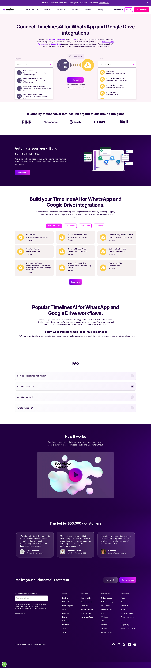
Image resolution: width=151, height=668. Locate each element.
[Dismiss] (147, 3)
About (123, 598)
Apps (64, 609)
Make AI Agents (67, 605)
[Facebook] (113, 644)
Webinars (104, 617)
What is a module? (25, 397)
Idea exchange (86, 613)
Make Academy (106, 598)
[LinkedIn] (129, 644)
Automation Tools (87, 617)
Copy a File (110, 71)
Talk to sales (118, 9)
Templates (84, 605)
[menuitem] (32, 9)
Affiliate (103, 621)
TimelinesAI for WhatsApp (55, 40)
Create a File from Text (114, 85)
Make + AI (65, 602)
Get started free (142, 9)
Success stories (86, 602)
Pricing (100, 9)
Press (123, 609)
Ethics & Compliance (128, 628)
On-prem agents (106, 632)
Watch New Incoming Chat (32, 78)
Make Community (107, 602)
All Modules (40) (54, 226)
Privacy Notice (43, 608)
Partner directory (87, 609)
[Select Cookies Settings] (4, 664)
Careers (124, 602)
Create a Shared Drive (114, 99)
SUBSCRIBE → (20, 613)
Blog (102, 613)
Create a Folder (111, 92)
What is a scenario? (25, 386)
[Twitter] (124, 644)
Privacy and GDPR (127, 617)
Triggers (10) (70, 226)
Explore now (104, 3)
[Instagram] (118, 644)
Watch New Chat (29, 71)
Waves (64, 632)
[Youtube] (134, 644)
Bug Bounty (125, 624)
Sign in (128, 9)
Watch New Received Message (34, 86)
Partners (104, 624)
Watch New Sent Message (32, 94)
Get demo (65, 621)
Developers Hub (106, 609)
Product (65, 598)
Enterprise (65, 624)
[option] (34, 73)
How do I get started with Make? (31, 376)
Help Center (105, 605)
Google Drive (74, 40)
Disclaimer (124, 621)
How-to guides (86, 598)
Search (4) (99, 226)
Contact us (124, 605)
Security (104, 628)
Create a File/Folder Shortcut (116, 78)
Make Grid (65, 613)
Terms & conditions (127, 613)
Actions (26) (85, 226)
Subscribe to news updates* (26, 594)
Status (64, 628)
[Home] (8, 9)
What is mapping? (25, 408)
